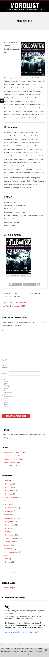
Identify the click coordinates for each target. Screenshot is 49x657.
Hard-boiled (9, 525)
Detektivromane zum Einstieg (15, 452)
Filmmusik (9, 487)
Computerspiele (11, 508)
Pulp (7, 532)
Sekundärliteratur (11, 497)
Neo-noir (37, 293)
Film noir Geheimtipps (12, 462)
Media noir (8, 501)
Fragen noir (9, 522)
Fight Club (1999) (19, 303)
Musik (7, 559)
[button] (15, 284)
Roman (6, 515)
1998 (10, 296)
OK (28, 655)
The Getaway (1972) (18, 306)
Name (4, 360)
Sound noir (9, 511)
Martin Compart (9, 588)
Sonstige (7, 545)
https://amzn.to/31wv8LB (18, 275)
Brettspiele (9, 549)
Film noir (8, 484)
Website (4, 373)
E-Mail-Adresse (5, 367)
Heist (7, 528)
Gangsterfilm (10, 491)
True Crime (9, 542)
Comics (8, 504)
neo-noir (16, 296)
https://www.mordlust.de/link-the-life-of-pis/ (21, 632)
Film (5, 480)
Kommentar (5, 332)
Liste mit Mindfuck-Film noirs (14, 466)
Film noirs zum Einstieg (12, 456)
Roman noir (9, 535)
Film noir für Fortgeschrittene (14, 459)
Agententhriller (10, 518)
